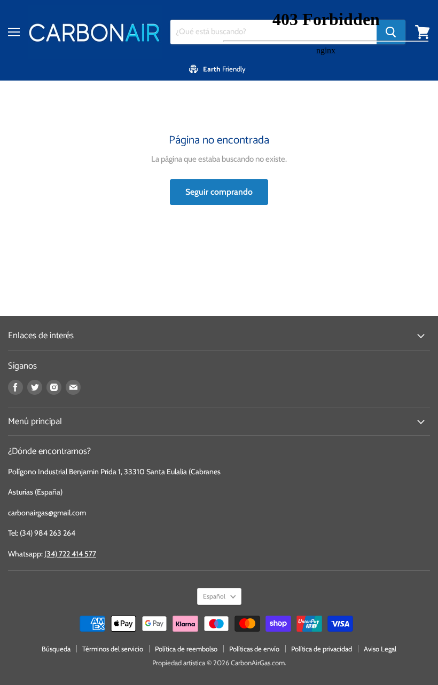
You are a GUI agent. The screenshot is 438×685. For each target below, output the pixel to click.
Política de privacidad (321, 648)
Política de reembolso (186, 648)
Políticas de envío (254, 648)
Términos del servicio (112, 648)
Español (214, 596)
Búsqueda (56, 648)
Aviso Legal (380, 648)
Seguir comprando (219, 192)
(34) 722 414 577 (70, 554)
